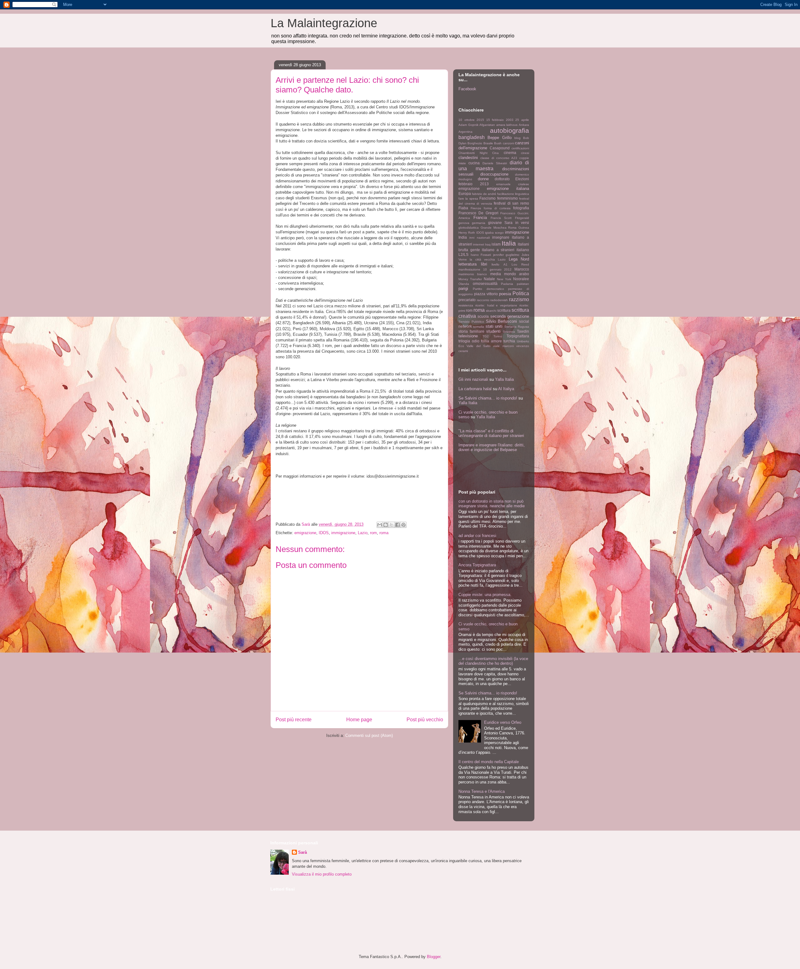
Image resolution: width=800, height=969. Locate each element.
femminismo (507, 198)
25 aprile (522, 120)
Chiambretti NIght (473, 153)
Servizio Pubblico (471, 321)
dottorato (502, 179)
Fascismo (487, 198)
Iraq (488, 244)
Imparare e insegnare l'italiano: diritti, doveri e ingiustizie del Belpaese (491, 447)
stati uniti (494, 326)
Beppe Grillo (499, 137)
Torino (497, 336)
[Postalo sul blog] (385, 525)
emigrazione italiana (508, 188)
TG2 (485, 336)
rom (373, 532)
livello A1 (499, 264)
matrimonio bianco (472, 274)
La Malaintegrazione (324, 23)
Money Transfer (470, 279)
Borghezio (475, 143)
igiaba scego (494, 232)
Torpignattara (518, 336)
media (495, 274)
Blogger (433, 956)
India (462, 237)
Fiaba (463, 208)
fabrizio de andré (484, 194)
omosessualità (485, 283)
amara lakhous (507, 125)
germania (478, 223)
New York (504, 279)
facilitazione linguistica (513, 194)
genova (463, 223)
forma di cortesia (497, 208)
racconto (483, 300)
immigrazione (343, 532)
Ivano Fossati (481, 254)
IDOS (324, 532)
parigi (463, 288)
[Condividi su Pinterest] (403, 525)
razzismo (519, 299)
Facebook (467, 89)
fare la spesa (468, 198)
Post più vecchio (425, 719)
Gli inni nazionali (473, 379)
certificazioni (520, 148)
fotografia (521, 208)
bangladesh (471, 137)
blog (517, 138)
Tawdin (523, 331)
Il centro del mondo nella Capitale (488, 761)
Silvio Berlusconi (501, 321)
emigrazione (305, 532)
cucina (474, 163)
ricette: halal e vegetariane (496, 305)
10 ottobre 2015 (471, 120)
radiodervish (499, 300)
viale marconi (503, 346)
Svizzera (509, 331)
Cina (495, 153)
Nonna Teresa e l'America (481, 791)
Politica (520, 293)
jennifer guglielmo (506, 254)
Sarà (302, 852)
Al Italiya (506, 388)
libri (484, 264)
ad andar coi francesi (477, 535)
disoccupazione (494, 174)
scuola (483, 316)
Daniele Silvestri (494, 163)
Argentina (465, 131)
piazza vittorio (486, 294)
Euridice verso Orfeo (502, 722)
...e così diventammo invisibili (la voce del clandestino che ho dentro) (493, 661)
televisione (468, 336)
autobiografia (509, 130)
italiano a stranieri (498, 250)
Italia (509, 243)
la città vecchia (482, 259)
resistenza (465, 305)
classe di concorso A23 (498, 158)
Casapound (500, 148)
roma (383, 532)
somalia (478, 326)
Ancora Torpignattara (477, 565)
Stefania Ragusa (516, 326)
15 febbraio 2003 (499, 120)
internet (478, 244)
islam (496, 244)
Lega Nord (519, 259)
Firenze (476, 208)
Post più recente (294, 719)
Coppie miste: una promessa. (485, 594)
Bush (498, 143)
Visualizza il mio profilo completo (322, 874)
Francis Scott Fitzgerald (510, 218)
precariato (467, 300)
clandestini (468, 157)
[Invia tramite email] (380, 525)
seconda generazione (509, 316)
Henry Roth (466, 232)
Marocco (521, 269)
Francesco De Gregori (478, 213)
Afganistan (487, 125)
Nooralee (521, 279)
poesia (505, 293)
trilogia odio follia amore (480, 341)
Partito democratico (488, 289)
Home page (359, 719)
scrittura (504, 310)
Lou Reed (520, 264)
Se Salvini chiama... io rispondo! (487, 398)
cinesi (525, 153)
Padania (507, 284)
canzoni (508, 143)
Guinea (523, 227)
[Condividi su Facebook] (397, 525)
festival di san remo (511, 203)
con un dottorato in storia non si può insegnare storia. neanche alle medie (491, 504)
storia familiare (471, 331)
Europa (464, 193)
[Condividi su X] (391, 525)
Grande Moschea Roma (499, 227)
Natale (489, 279)
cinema (510, 153)
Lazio (363, 532)
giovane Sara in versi (508, 223)
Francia (480, 217)
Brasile (488, 143)
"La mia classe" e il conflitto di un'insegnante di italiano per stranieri (491, 433)
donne (483, 178)
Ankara (524, 125)
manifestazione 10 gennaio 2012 (485, 269)
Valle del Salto (479, 346)
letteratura (467, 264)
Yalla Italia (504, 379)
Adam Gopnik (468, 125)
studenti (493, 331)
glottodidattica (468, 227)
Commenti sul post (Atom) (369, 735)
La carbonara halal (475, 388)
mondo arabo (516, 274)
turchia (509, 341)
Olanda (463, 284)
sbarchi (491, 310)
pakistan (523, 284)
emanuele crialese (512, 184)
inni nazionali (479, 237)
